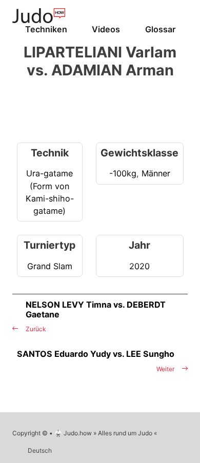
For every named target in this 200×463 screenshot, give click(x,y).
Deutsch (40, 450)
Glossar (160, 29)
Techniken (46, 29)
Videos (106, 29)
